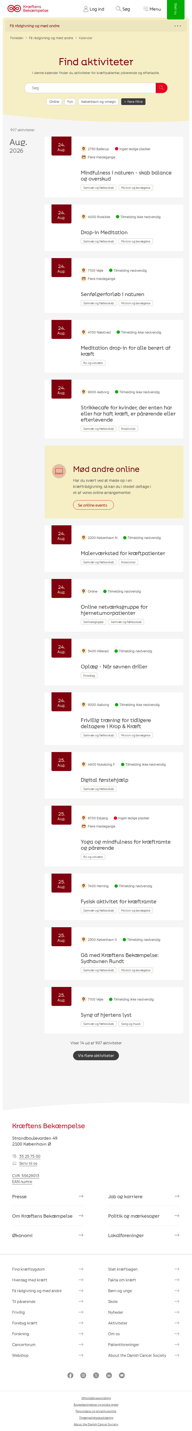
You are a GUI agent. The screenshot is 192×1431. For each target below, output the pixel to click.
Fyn (70, 102)
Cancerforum (24, 1344)
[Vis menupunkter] (96, 26)
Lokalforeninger (126, 1235)
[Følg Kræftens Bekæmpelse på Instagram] (83, 1375)
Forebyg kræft (24, 1323)
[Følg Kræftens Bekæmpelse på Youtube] (122, 1375)
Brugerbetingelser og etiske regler (96, 1404)
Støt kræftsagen (122, 1269)
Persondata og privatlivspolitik (96, 1411)
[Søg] (161, 88)
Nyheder (115, 1312)
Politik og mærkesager (134, 1216)
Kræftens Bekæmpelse (48, 1126)
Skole (113, 1301)
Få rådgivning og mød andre (51, 38)
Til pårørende (23, 1301)
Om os (114, 1333)
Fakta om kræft (122, 1280)
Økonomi (22, 1235)
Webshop (20, 1355)
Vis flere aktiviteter (96, 1055)
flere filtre (135, 102)
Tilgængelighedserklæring (96, 1417)
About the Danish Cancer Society (137, 1355)
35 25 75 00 (29, 1156)
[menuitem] (92, 9)
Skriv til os (28, 1163)
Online (54, 102)
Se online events (92, 505)
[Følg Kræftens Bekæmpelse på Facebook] (70, 1375)
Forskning (20, 1333)
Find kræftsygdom (28, 1269)
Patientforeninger (123, 1344)
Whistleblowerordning (96, 1398)
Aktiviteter (117, 1323)
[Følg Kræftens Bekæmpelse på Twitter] (96, 1375)
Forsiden (16, 38)
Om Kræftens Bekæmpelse (42, 1216)
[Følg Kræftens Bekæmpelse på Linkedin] (109, 1375)
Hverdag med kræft (29, 1280)
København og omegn (98, 102)
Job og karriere (125, 1196)
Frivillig (18, 1312)
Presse (19, 1196)
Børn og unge (120, 1290)
